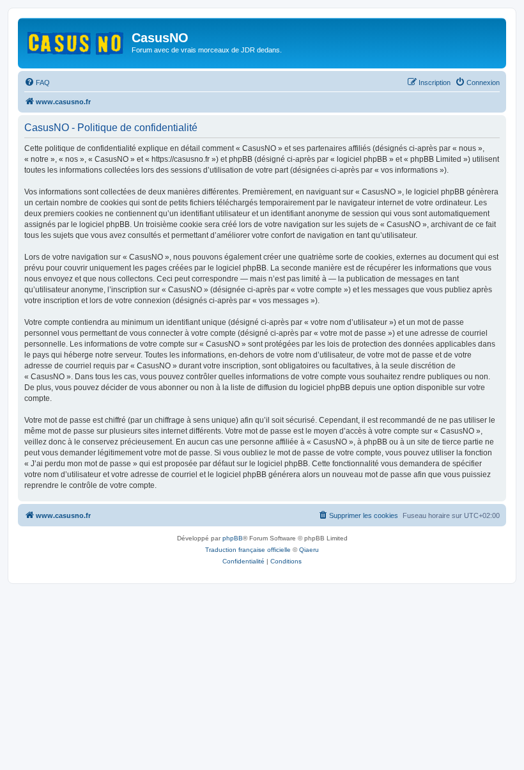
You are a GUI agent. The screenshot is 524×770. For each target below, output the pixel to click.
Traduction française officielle (248, 549)
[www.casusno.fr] (76, 41)
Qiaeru (309, 549)
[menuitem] (37, 82)
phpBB (232, 538)
